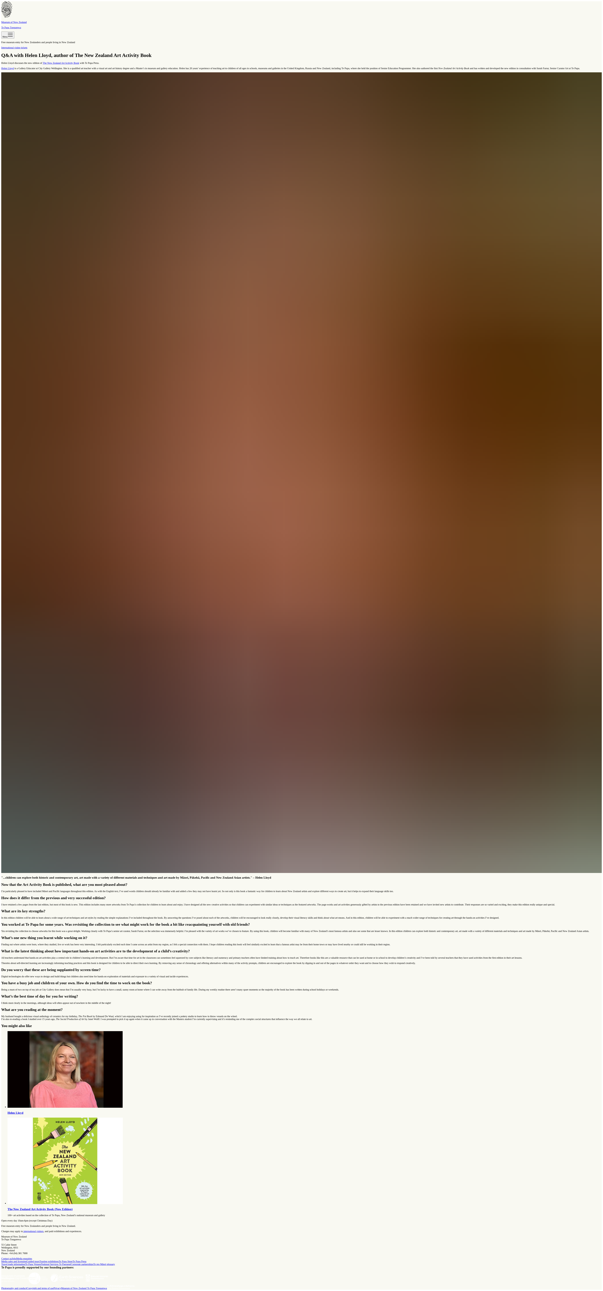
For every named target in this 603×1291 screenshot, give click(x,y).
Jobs (14, 1258)
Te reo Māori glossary (104, 1264)
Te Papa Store (66, 1261)
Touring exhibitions (49, 1261)
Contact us (6, 1258)
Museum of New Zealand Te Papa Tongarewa (84, 1288)
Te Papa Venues (33, 1264)
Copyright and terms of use (40, 1288)
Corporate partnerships (82, 1264)
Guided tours (33, 1261)
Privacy (57, 1288)
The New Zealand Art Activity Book (61, 63)
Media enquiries (24, 1258)
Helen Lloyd (7, 68)
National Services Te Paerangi (56, 1264)
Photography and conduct (14, 1288)
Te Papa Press (79, 1261)
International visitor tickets (14, 47)
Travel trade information (13, 1264)
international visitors (33, 1231)
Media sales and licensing (14, 1261)
